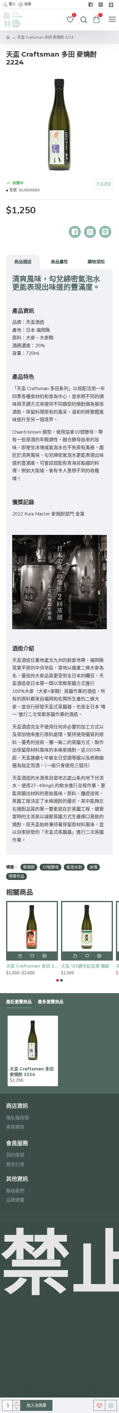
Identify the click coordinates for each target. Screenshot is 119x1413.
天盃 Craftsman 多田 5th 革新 (32, 966)
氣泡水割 (74, 867)
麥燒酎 (29, 867)
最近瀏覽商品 (19, 1001)
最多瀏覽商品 (50, 1001)
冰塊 (93, 867)
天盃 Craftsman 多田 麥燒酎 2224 (32, 1071)
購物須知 (96, 261)
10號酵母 (50, 867)
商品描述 (22, 261)
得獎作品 (16, 876)
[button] (57, 980)
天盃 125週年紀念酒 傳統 (85, 966)
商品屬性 (59, 261)
